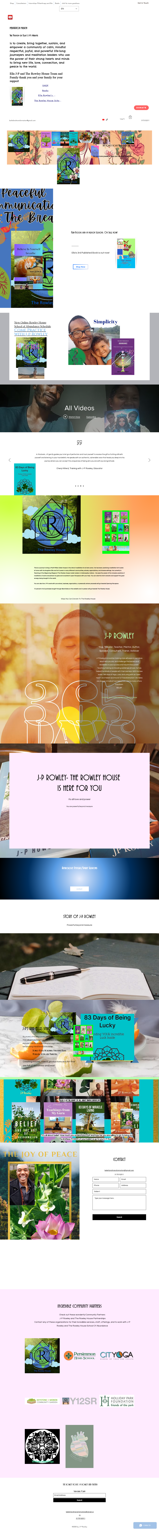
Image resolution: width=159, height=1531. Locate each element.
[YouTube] (10, 17)
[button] (130, 117)
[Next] (149, 460)
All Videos (78, 442)
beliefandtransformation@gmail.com (22, 120)
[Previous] (9, 460)
